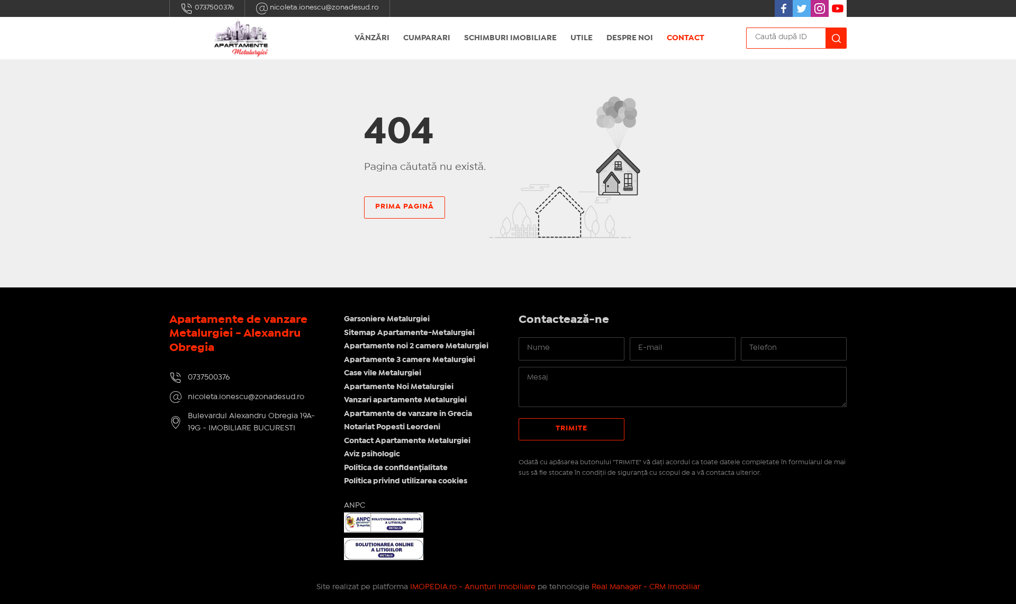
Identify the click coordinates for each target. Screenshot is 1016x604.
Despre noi (629, 38)
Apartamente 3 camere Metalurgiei (409, 360)
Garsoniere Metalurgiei (387, 319)
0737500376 (213, 7)
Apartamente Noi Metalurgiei (398, 387)
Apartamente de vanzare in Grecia (408, 414)
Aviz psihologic (372, 454)
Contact (685, 38)
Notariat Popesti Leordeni (392, 427)
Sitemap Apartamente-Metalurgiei (409, 333)
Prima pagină (404, 206)
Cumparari (426, 38)
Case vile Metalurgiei (382, 373)
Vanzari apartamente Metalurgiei (405, 400)
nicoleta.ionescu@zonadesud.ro (323, 7)
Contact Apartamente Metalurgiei (407, 441)
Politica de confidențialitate (396, 468)
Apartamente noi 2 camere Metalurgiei (416, 346)
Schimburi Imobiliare (510, 38)
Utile (581, 38)
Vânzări (372, 38)
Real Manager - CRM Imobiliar (646, 587)
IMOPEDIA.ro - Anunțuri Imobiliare (473, 587)
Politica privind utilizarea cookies (405, 481)
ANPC (354, 505)
